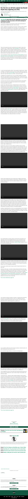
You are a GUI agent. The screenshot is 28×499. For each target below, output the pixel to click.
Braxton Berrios (10, 89)
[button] (26, 1)
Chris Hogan (12, 72)
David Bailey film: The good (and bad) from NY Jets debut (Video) (15, 449)
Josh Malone (17, 48)
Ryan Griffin (6, 318)
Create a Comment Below (14, 423)
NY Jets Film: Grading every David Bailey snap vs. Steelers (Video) (15, 447)
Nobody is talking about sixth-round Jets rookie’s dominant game (15, 452)
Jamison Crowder (17, 242)
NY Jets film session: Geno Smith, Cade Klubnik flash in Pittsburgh (12, 431)
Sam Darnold (3, 19)
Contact (7, 496)
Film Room (26, 16)
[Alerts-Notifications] (2, 2)
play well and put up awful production (17, 54)
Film (9, 0)
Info (19, 0)
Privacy (15, 496)
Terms (17, 496)
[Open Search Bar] (24, 1)
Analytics (12, 0)
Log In (23, 2)
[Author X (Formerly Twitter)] (17, 435)
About (4, 496)
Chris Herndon (16, 88)
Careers (9, 496)
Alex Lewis (9, 109)
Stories (7, 0)
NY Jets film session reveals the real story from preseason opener (15, 450)
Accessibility (22, 496)
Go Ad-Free (26, 2)
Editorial (12, 496)
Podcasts (15, 0)
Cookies (19, 496)
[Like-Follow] (3, 2)
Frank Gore (10, 73)
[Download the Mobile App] (0, 2)
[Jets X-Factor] (3, 1)
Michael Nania (14, 435)
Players (17, 0)
